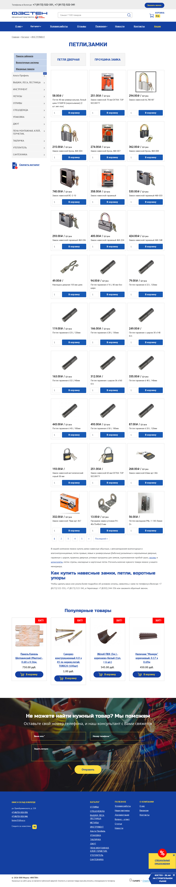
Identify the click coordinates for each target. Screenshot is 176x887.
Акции (157, 26)
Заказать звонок (154, 5)
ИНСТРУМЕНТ (38, 37)
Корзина (159, 13)
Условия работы (59, 26)
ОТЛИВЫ (17, 103)
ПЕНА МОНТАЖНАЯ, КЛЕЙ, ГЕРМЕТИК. (26, 132)
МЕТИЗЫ (17, 96)
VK (34, 827)
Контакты (139, 26)
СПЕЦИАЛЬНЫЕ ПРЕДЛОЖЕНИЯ (162, 862)
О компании (147, 802)
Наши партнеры (122, 810)
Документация (122, 815)
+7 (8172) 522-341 (20, 816)
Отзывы (81, 26)
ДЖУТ (16, 123)
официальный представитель (23, 17)
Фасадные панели (25, 69)
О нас (18, 26)
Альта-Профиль (21, 75)
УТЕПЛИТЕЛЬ (20, 147)
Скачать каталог (29, 164)
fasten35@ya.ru (18, 820)
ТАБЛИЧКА (18, 140)
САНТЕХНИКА (20, 154)
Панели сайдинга (24, 56)
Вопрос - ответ (122, 819)
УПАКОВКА (18, 116)
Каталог (35, 26)
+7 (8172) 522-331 (20, 812)
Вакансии (144, 810)
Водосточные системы (27, 62)
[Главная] (30, 13)
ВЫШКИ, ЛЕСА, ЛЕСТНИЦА (27, 82)
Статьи (118, 824)
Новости (119, 26)
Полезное (100, 26)
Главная (15, 37)
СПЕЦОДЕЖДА (20, 110)
